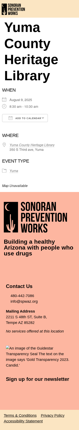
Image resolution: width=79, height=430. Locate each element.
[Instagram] (32, 266)
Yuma (13, 170)
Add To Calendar (28, 118)
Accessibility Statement (23, 421)
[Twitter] (20, 266)
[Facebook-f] (9, 266)
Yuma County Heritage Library (32, 144)
